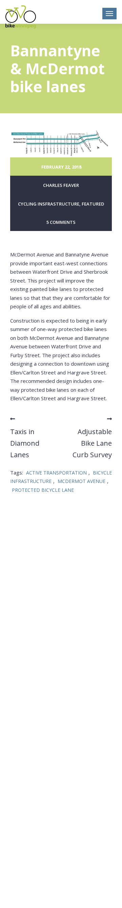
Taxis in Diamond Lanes (24, 443)
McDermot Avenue (81, 481)
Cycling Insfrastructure (48, 204)
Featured (93, 204)
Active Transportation (56, 472)
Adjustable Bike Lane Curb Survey (92, 443)
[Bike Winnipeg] (20, 16)
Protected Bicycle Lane (43, 490)
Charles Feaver (61, 185)
